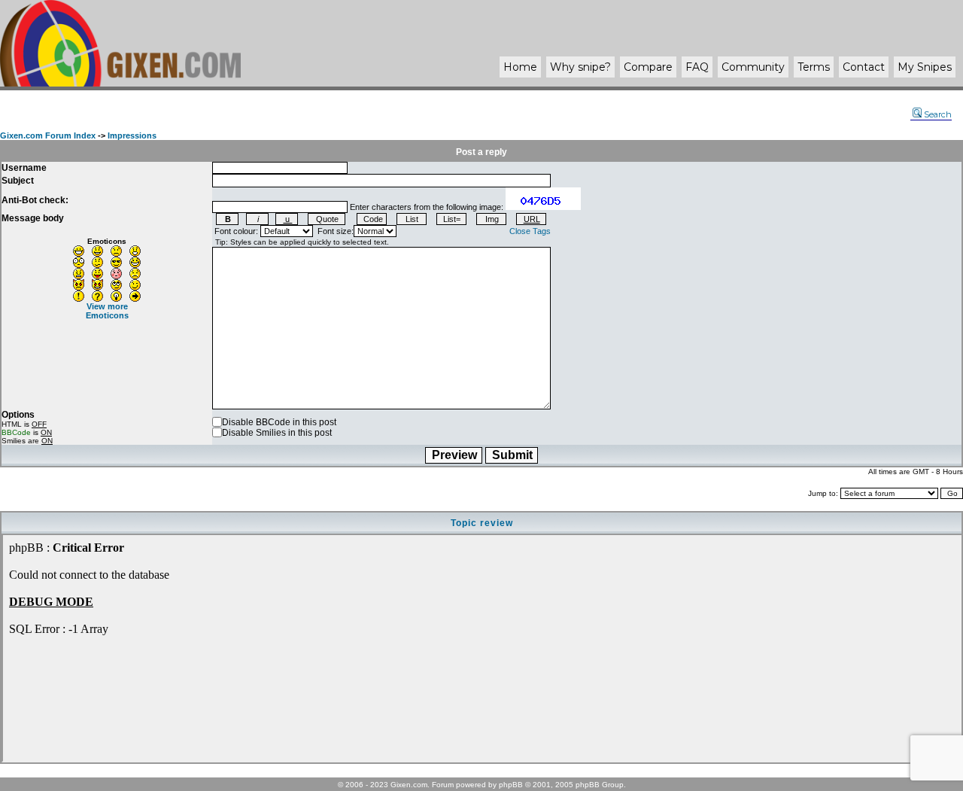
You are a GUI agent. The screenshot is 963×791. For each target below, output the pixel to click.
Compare (648, 67)
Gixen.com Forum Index (48, 135)
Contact (864, 67)
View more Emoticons (107, 311)
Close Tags (530, 231)
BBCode (16, 432)
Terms (813, 67)
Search (938, 114)
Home (520, 67)
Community (753, 67)
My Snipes (925, 67)
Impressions (132, 135)
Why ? (580, 67)
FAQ (697, 67)
